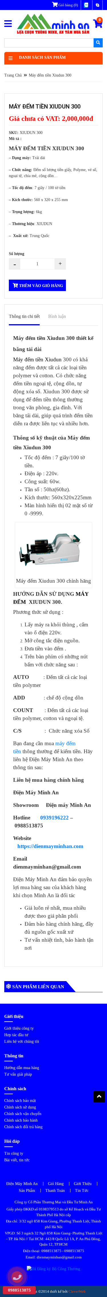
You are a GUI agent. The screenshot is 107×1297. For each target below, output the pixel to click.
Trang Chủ (13, 75)
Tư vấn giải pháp (18, 1074)
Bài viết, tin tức (17, 1160)
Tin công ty (13, 1153)
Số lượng (16, 254)
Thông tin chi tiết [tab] (24, 316)
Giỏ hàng (68, 5)
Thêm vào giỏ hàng (40, 286)
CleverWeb (77, 1291)
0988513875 (51, 1251)
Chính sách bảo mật (20, 1100)
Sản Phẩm (27, 1190)
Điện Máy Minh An (22, 1184)
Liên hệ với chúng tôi (21, 1041)
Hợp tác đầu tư (16, 1035)
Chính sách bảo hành (21, 1120)
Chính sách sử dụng (20, 1107)
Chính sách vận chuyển (22, 1114)
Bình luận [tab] (57, 316)
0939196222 (54, 818)
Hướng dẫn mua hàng (21, 1068)
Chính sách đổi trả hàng (23, 1127)
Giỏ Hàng (56, 1184)
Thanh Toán (55, 1190)
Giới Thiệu (83, 1184)
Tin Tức (81, 1190)
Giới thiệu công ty (19, 1028)
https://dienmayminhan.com (50, 846)
